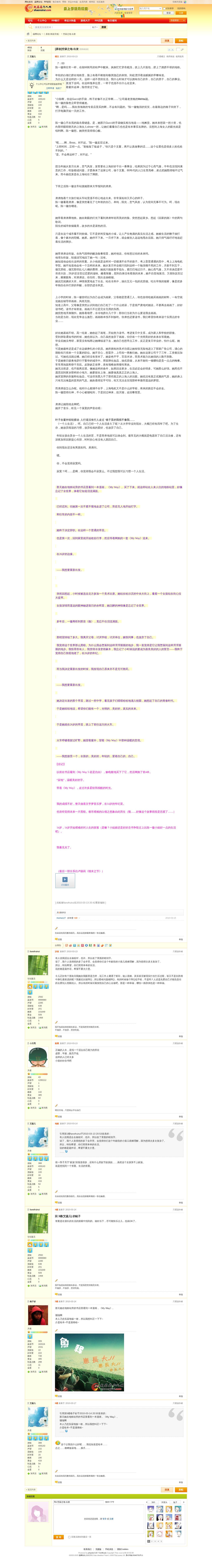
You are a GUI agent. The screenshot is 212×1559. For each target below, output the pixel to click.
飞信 (110, 945)
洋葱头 (164, 1502)
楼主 (57, 56)
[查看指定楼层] (182, 49)
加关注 (33, 127)
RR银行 (55, 20)
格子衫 (33, 1301)
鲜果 (102, 945)
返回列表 (32, 40)
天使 (29, 1070)
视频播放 (65, 880)
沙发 (57, 951)
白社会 (106, 945)
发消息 (45, 127)
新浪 (70, 945)
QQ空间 (78, 945)
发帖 (181, 40)
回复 (167, 40)
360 (153, 1502)
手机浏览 (109, 1549)
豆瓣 (90, 945)
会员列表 (83, 2)
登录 (168, 13)
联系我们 (88, 1549)
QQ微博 (74, 945)
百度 (98, 945)
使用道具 (180, 56)
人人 (86, 945)
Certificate (102, 1553)
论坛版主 (31, 978)
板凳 (57, 1043)
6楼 (56, 1403)
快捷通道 (175, 20)
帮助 (64, 2)
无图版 (98, 1549)
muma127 (61, 918)
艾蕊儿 (33, 56)
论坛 (30, 20)
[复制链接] (84, 49)
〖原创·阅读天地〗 (52, 34)
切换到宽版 (178, 2)
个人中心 (42, 20)
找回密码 (181, 8)
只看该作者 (178, 951)
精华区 (92, 2)
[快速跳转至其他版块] (28, 34)
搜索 (104, 27)
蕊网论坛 (37, 34)
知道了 (59, 88)
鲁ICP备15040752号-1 (134, 1555)
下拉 (160, 8)
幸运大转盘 (73, 2)
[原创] (58, 49)
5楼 (56, 1301)
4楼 (56, 1210)
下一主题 (172, 49)
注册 (181, 13)
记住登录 (170, 8)
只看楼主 (161, 56)
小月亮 (33, 1043)
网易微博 (94, 945)
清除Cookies (122, 1549)
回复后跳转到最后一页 (81, 1537)
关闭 (63, 83)
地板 (57, 1123)
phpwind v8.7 (93, 1553)
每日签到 (57, 2)
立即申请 (50, 88)
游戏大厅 (85, 20)
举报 (181, 939)
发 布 (58, 1537)
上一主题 (169, 49)
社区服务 (101, 2)
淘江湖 (66, 945)
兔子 (175, 1502)
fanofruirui (35, 951)
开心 (82, 945)
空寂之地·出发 (69, 34)
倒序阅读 (170, 56)
